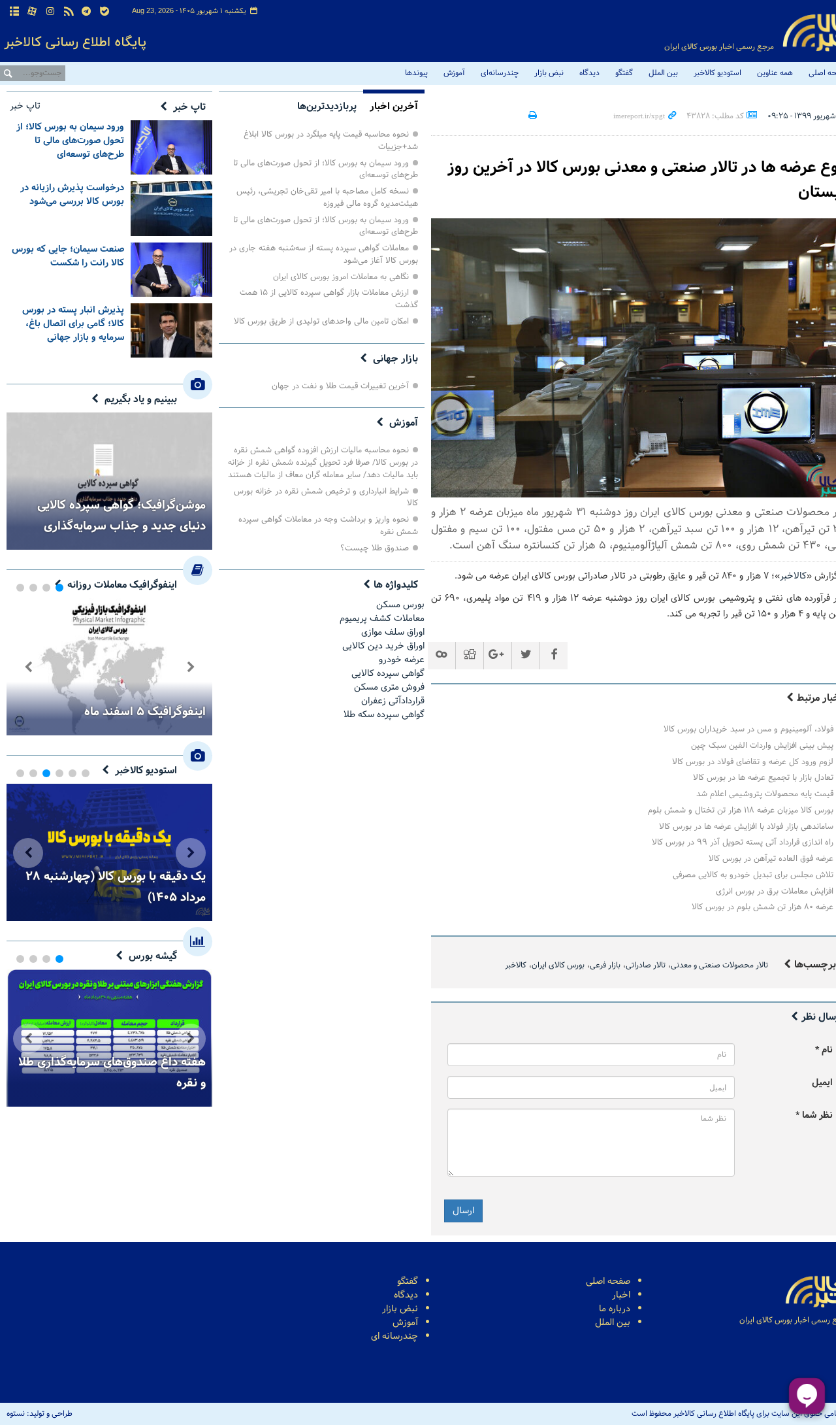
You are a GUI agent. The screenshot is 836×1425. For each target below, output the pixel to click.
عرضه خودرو (402, 659)
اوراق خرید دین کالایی (383, 646)
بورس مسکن (400, 604)
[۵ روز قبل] (171, 330)
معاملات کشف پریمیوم (382, 618)
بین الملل (663, 73)
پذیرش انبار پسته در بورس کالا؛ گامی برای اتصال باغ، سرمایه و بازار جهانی (73, 324)
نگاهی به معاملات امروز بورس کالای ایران (341, 277)
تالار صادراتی (646, 965)
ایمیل (822, 1083)
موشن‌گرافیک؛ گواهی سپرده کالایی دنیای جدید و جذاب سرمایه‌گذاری (121, 515)
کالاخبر (793, 576)
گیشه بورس (153, 956)
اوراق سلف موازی (393, 632)
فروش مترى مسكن (389, 687)
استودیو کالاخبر (717, 73)
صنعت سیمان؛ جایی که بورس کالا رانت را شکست (68, 256)
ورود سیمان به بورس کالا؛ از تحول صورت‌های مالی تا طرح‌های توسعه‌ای (325, 169)
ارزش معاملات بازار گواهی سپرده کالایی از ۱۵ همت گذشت (329, 299)
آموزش (454, 73)
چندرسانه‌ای (500, 73)
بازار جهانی (395, 359)
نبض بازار (549, 73)
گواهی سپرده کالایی (388, 673)
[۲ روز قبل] (171, 208)
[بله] (104, 12)
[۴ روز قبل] (171, 270)
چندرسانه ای (394, 1336)
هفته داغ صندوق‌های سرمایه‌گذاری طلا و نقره (112, 1072)
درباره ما (614, 1308)
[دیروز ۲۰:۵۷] (171, 147)
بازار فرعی (605, 965)
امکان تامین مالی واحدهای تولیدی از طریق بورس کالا (321, 321)
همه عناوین (775, 73)
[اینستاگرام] (50, 12)
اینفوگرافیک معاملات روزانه (122, 585)
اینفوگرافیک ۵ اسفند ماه (145, 712)
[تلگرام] (86, 12)
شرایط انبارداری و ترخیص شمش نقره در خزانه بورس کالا (326, 497)
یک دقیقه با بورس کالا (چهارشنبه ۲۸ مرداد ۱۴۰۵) (115, 887)
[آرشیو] (14, 12)
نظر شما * (814, 1115)
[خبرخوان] (68, 12)
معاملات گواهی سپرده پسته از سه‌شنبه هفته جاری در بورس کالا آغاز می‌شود (323, 254)
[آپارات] (32, 12)
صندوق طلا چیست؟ (374, 548)
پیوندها (416, 73)
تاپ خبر (189, 107)
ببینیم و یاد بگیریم (140, 399)
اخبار (621, 1295)
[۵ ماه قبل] (109, 666)
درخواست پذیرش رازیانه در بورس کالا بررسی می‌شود (72, 194)
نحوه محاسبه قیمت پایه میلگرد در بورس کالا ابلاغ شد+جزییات (331, 140)
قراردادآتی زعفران (393, 701)
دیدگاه (589, 73)
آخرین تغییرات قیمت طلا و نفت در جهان (340, 386)
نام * (824, 1050)
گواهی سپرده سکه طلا (384, 714)
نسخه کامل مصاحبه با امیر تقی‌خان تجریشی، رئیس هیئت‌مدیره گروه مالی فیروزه (327, 197)
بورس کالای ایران (558, 965)
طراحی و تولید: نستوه (39, 1413)
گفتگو (624, 73)
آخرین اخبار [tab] (394, 106)
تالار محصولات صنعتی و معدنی (719, 965)
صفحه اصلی (608, 1281)
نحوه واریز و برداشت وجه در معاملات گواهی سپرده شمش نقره (328, 525)
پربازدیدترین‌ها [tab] (327, 106)
